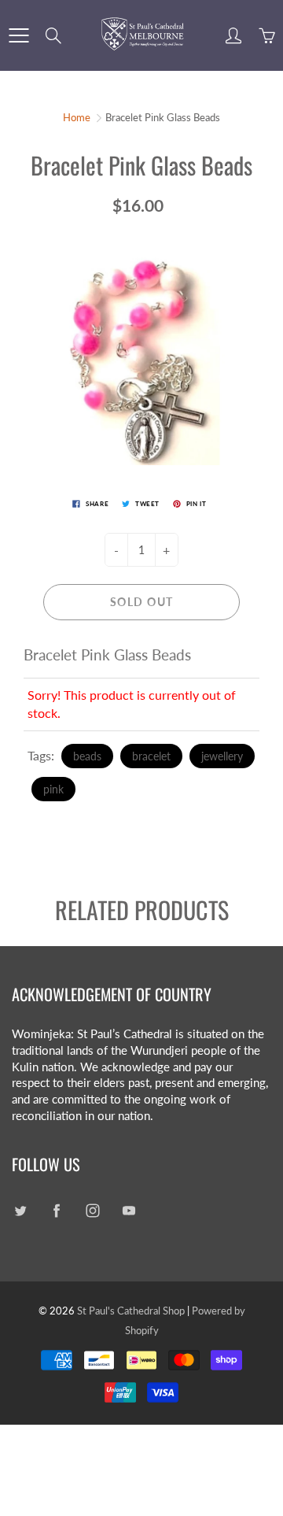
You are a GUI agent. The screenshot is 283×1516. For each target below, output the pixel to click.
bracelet (151, 756)
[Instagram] (92, 1211)
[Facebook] (56, 1211)
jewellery (222, 756)
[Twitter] (20, 1211)
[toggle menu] (18, 35)
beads (87, 756)
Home (76, 117)
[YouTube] (128, 1211)
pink (53, 789)
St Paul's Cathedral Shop (131, 1310)
